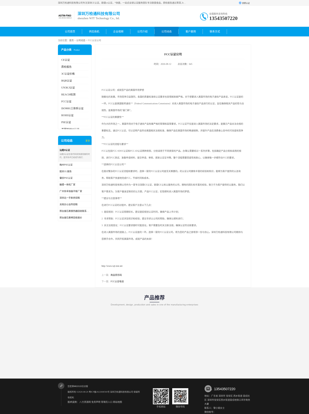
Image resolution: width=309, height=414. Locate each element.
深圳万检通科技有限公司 (121, 392)
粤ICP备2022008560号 (99, 392)
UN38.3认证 (68, 87)
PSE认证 (66, 122)
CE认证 (65, 59)
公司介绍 (142, 31)
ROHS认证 (67, 115)
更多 (87, 141)
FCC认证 (66, 101)
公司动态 (166, 31)
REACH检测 (68, 94)
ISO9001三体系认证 (72, 108)
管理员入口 (106, 402)
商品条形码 (116, 275)
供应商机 (94, 31)
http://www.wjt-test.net (112, 266)
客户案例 (191, 31)
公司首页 (70, 31)
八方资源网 (85, 402)
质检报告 (66, 66)
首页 (71, 40)
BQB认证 (66, 80)
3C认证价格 (68, 73)
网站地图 (117, 402)
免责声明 (95, 402)
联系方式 (215, 31)
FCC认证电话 (117, 281)
